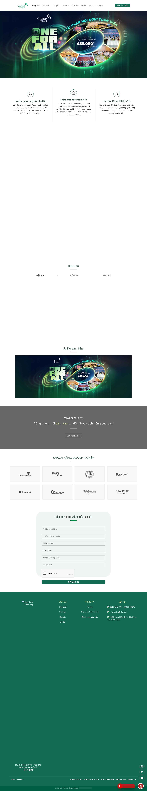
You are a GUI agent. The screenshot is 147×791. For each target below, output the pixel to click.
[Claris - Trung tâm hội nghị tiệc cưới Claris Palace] (23, 5)
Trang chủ (35, 5)
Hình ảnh (75, 5)
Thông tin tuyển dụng (89, 612)
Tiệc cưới (45, 5)
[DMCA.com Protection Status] (85, 788)
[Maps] (142, 766)
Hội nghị (55, 5)
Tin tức (91, 5)
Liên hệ (100, 5)
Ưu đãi (83, 5)
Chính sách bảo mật (89, 617)
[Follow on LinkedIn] (29, 770)
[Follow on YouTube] (32, 770)
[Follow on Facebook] (24, 770)
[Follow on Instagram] (27, 770)
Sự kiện (64, 5)
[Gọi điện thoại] (142, 772)
